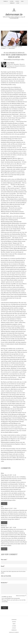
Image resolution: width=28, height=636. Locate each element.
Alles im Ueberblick (6, 576)
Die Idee (17, 1)
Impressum (12, 3)
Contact (14, 627)
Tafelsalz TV (13, 632)
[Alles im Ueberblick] (14, 9)
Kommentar (4, 582)
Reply (4, 503)
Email (2, 566)
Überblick (5, 1)
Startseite (14, 619)
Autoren (11, 1)
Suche (18, 3)
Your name (4, 559)
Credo (22, 1)
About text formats (20, 595)
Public (11, 48)
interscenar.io (14, 14)
